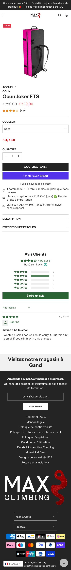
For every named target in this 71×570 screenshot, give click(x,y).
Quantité (9, 149)
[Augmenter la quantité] (18, 156)
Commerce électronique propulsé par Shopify (35, 566)
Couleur (8, 121)
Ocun (6, 91)
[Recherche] (59, 15)
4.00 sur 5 (44, 260)
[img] (10, 317)
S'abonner (35, 406)
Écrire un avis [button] (35, 295)
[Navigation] (3, 15)
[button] (21, 276)
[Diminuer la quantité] (6, 156)
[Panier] (67, 15)
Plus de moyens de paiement (35, 183)
